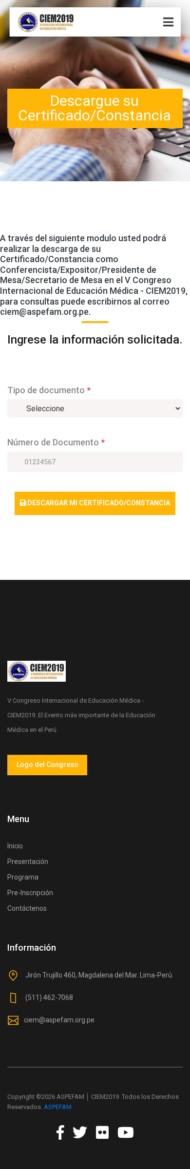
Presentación (27, 861)
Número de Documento (56, 442)
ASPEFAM (58, 1107)
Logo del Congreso (47, 764)
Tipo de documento (49, 390)
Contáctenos (27, 908)
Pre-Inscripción (30, 893)
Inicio (15, 846)
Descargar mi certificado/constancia (98, 503)
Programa (22, 877)
